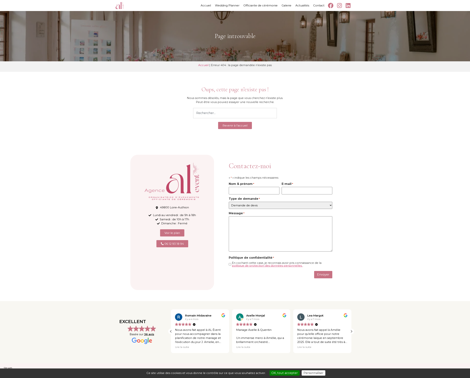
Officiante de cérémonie (260, 5)
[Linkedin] (349, 5)
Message (236, 213)
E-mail (287, 183)
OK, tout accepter (284, 373)
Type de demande (244, 198)
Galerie (286, 5)
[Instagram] (340, 5)
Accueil (206, 5)
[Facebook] (331, 5)
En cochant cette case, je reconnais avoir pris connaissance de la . (276, 264)
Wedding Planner (227, 5)
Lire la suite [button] (182, 347)
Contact (318, 5)
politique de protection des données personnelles (267, 265)
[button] (351, 331)
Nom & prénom (241, 183)
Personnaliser (313, 373)
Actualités (302, 5)
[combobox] (235, 113)
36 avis (149, 334)
